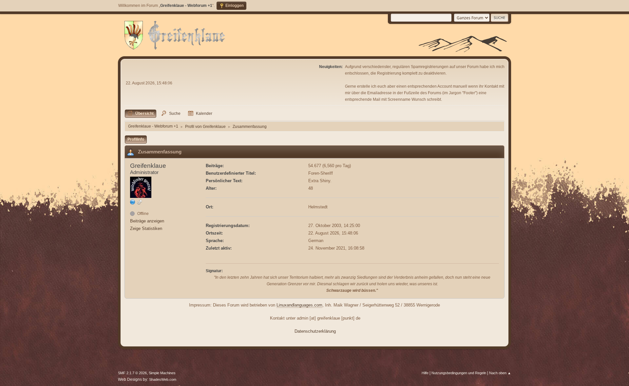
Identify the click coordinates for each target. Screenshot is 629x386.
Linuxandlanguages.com (299, 305)
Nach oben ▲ (500, 373)
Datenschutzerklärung (315, 331)
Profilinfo (135, 139)
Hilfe (425, 373)
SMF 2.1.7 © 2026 (132, 373)
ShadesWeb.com (162, 379)
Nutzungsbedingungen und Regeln (458, 373)
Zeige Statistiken (146, 228)
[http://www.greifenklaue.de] (132, 202)
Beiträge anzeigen (147, 221)
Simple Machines (162, 373)
